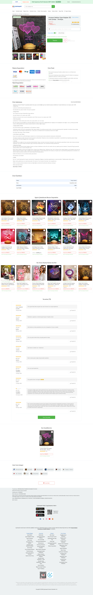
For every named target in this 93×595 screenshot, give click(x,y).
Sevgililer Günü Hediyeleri (63, 535)
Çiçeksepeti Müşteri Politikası (41, 537)
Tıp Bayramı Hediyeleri (63, 551)
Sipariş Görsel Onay (30, 555)
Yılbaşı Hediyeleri (63, 548)
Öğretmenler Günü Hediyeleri (63, 546)
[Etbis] (43, 575)
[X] (43, 519)
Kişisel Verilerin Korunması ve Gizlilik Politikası (41, 555)
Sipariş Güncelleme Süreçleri (30, 553)
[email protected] (23, 490)
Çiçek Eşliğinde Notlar (29, 536)
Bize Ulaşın (52, 535)
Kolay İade (52, 541)
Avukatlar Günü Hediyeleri (63, 554)
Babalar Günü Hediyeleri (63, 543)
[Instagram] (46, 519)
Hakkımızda (41, 535)
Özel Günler (29, 540)
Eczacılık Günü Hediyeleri (63, 560)
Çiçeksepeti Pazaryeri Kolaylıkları (52, 543)
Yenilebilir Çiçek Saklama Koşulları (29, 545)
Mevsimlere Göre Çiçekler (29, 542)
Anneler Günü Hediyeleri (63, 541)
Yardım (68, 1)
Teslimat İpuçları (29, 551)
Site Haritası (29, 547)
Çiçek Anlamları (30, 538)
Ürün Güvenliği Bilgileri (76, 102)
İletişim (52, 533)
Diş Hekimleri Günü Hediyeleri (63, 563)
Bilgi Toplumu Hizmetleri (41, 549)
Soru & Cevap (61, 32)
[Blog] (52, 519)
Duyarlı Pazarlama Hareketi (41, 547)
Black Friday (63, 550)
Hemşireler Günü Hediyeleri (63, 557)
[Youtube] (49, 519)
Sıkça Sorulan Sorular (52, 536)
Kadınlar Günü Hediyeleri (63, 538)
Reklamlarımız (41, 543)
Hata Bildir (47, 483)
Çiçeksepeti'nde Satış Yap (76, 1)
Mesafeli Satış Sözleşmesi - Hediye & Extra (40, 562)
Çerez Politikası (41, 565)
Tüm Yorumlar (46, 417)
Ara (53, 6)
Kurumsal (41, 533)
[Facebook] (40, 519)
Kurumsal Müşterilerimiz (41, 541)
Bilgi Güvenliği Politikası (41, 567)
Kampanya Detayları (41, 544)
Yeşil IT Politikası (41, 568)
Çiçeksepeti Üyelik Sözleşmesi (41, 552)
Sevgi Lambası (75, 17)
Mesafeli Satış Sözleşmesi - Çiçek (41, 559)
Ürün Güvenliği (41, 539)
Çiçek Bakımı (29, 535)
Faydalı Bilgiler (30, 533)
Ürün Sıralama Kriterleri (29, 549)
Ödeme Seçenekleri (52, 546)
